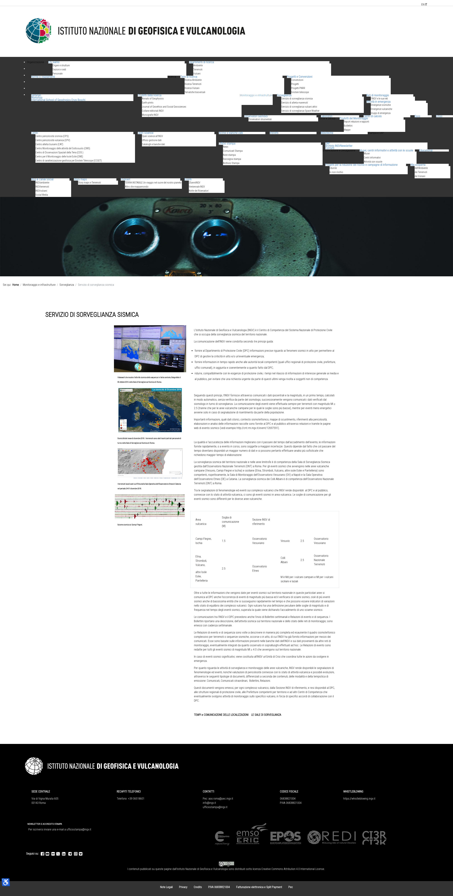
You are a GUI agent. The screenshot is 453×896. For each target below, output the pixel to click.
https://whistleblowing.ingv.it (359, 798)
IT (426, 4)
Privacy (183, 887)
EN (422, 4)
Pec (290, 887)
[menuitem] (35, 66)
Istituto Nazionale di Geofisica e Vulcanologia (202, 869)
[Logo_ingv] (136, 31)
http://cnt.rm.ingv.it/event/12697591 (257, 428)
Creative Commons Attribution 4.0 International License (292, 869)
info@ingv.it (209, 803)
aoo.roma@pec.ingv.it (220, 798)
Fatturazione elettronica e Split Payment (259, 887)
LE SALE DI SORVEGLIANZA (266, 714)
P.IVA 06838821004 (219, 887)
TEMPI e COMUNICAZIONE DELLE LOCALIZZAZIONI (221, 714)
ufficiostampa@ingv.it (215, 807)
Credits (198, 887)
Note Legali (166, 887)
